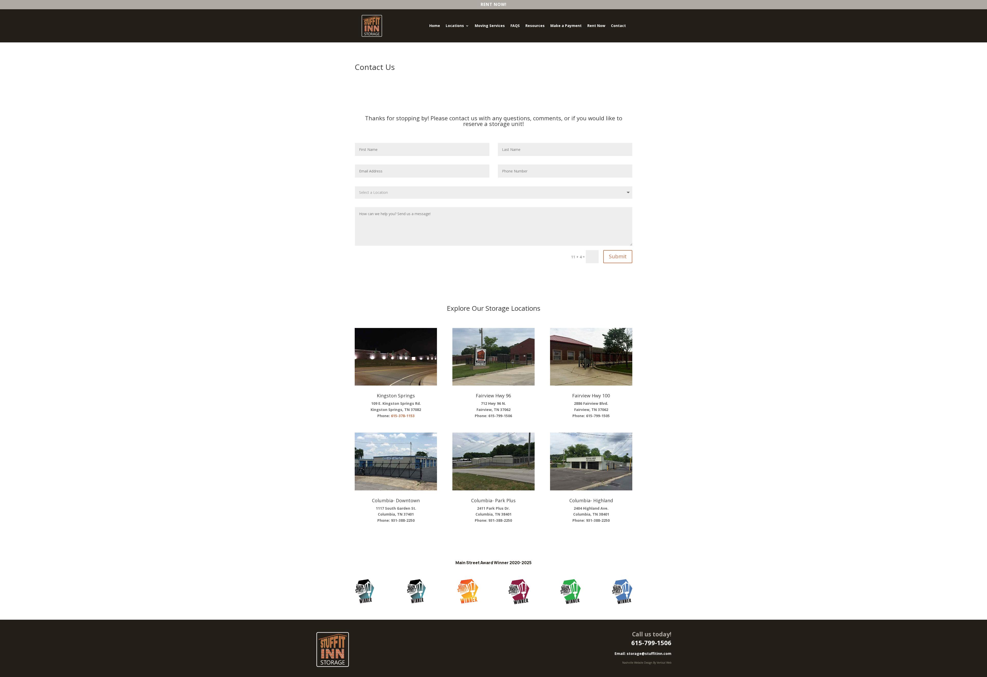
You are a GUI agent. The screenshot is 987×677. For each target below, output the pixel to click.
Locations (455, 25)
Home (434, 25)
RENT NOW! (494, 4)
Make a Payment (566, 25)
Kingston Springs (396, 395)
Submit (618, 256)
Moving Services (490, 25)
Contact (618, 25)
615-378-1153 (403, 415)
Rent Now (596, 25)
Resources (535, 25)
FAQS (515, 25)
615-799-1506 (651, 642)
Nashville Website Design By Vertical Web (646, 662)
